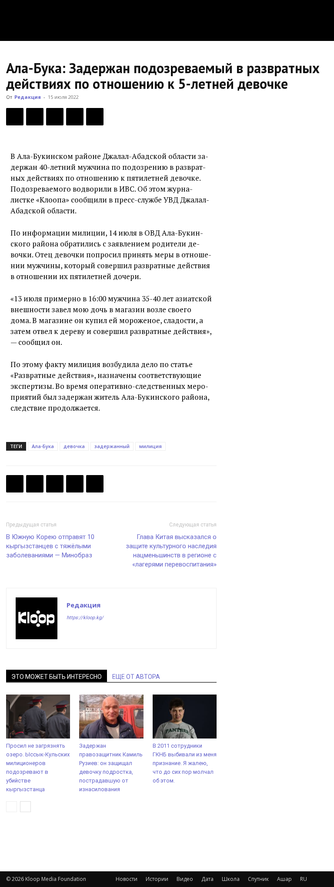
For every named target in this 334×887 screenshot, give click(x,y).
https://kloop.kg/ (85, 618)
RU (303, 879)
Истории (157, 879)
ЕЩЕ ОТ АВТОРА (136, 676)
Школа (231, 879)
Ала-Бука (43, 446)
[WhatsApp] (95, 116)
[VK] (54, 116)
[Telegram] (75, 116)
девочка (74, 446)
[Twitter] (34, 116)
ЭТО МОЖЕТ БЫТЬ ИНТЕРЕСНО (56, 676)
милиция (150, 446)
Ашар (284, 879)
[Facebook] (14, 116)
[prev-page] (11, 806)
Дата (207, 879)
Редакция (27, 97)
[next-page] (25, 806)
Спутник (258, 879)
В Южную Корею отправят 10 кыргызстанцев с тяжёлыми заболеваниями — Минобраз (50, 546)
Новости (126, 879)
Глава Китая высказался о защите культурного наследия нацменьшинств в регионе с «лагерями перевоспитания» (171, 550)
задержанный (112, 446)
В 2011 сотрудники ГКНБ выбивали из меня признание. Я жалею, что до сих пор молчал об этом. (185, 763)
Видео (185, 879)
